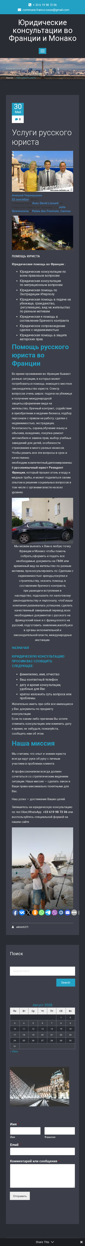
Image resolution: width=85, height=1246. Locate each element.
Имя (14, 1124)
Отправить (20, 1196)
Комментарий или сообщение (34, 1161)
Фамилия (49, 1137)
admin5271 (22, 927)
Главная (9, 78)
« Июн (14, 1051)
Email (15, 1145)
